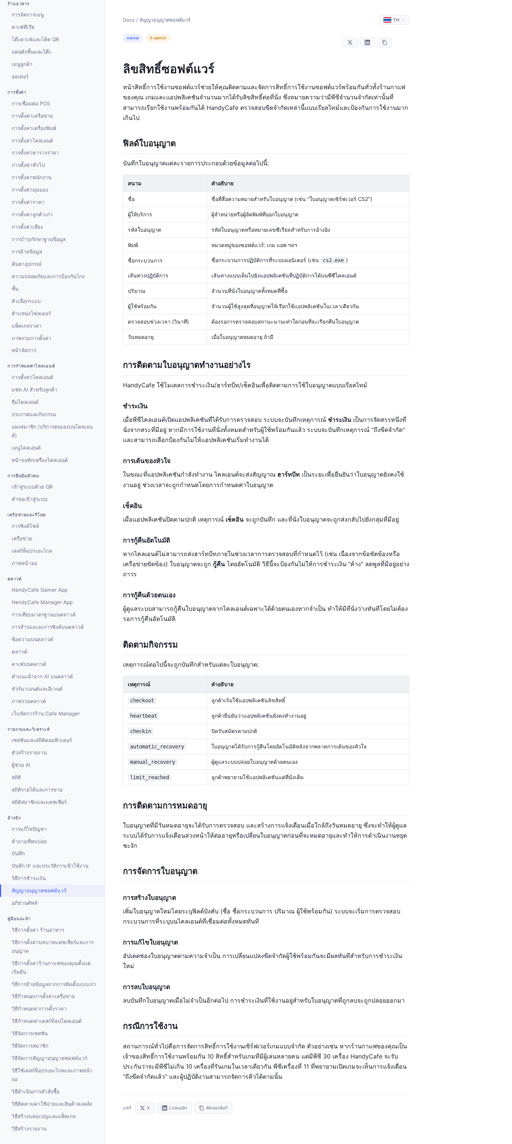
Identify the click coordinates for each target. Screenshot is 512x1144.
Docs (129, 20)
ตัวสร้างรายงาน (29, 753)
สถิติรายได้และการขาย (37, 790)
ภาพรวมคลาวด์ (29, 701)
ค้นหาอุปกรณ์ (27, 264)
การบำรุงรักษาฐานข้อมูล (39, 239)
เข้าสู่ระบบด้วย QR (32, 487)
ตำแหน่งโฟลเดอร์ (31, 313)
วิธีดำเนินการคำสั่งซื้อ (36, 1092)
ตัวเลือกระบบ (26, 301)
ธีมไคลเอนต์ (25, 402)
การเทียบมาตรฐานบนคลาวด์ (44, 615)
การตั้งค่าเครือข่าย (32, 116)
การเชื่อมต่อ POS (31, 103)
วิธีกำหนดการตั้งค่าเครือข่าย (43, 996)
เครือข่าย (22, 538)
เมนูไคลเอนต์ (26, 448)
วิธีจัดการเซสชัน (30, 1033)
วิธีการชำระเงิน (29, 878)
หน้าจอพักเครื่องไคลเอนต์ (40, 460)
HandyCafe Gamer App (39, 590)
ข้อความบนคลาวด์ (32, 639)
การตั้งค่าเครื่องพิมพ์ (34, 128)
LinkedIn (178, 1108)
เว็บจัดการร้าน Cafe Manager (46, 714)
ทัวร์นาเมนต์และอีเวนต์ (37, 689)
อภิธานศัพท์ (24, 903)
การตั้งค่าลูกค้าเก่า (32, 214)
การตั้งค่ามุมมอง (30, 190)
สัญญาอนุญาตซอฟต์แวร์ (39, 891)
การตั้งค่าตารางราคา (35, 153)
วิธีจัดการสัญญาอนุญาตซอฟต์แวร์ (49, 1058)
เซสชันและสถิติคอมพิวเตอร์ (42, 740)
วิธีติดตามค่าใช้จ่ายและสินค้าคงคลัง (52, 1104)
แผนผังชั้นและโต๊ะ (31, 52)
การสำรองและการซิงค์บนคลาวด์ (48, 627)
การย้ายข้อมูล (27, 252)
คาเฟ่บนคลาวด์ (29, 664)
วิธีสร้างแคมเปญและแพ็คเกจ (44, 1116)
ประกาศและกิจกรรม (34, 414)
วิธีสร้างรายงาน (29, 1129)
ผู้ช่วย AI (21, 765)
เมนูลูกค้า (22, 64)
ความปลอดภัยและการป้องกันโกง (48, 276)
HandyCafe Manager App (42, 602)
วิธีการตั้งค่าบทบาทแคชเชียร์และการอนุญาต (53, 946)
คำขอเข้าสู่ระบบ (30, 499)
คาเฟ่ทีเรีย (23, 27)
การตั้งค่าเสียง (27, 227)
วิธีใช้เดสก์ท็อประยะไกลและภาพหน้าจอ (52, 1075)
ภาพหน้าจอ (24, 563)
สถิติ (16, 777)
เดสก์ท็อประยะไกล (32, 551)
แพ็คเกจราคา (27, 326)
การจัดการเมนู (28, 15)
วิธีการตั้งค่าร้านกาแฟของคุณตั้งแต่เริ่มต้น (51, 967)
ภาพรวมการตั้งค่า (31, 338)
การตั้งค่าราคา (28, 202)
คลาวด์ (19, 652)
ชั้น (15, 289)
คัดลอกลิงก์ (217, 1108)
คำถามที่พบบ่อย (29, 841)
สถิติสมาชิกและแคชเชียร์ (39, 802)
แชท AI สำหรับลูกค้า (34, 390)
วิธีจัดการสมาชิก (30, 1046)
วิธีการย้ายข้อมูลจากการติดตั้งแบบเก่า (54, 984)
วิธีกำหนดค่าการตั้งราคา (39, 1009)
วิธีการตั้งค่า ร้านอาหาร (38, 930)
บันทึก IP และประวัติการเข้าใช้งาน (50, 866)
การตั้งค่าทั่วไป (28, 165)
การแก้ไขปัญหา (29, 829)
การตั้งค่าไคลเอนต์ (32, 141)
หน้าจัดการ (24, 350)
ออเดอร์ (20, 76)
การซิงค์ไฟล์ (25, 526)
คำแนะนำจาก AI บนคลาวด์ (42, 676)
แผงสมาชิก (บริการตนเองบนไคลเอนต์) (52, 431)
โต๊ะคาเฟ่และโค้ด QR (35, 39)
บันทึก (18, 853)
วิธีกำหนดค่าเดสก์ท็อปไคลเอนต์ (47, 1021)
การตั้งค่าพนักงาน (31, 177)
